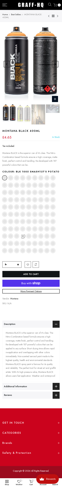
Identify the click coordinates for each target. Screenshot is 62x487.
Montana (14, 298)
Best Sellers (16, 14)
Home (5, 14)
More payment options (31, 291)
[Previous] (7, 64)
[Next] (55, 64)
